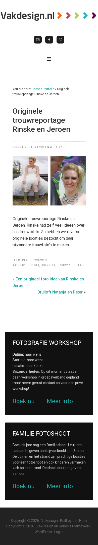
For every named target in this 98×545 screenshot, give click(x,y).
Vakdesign (49, 521)
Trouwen (39, 260)
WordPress (43, 532)
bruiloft (32, 265)
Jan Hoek (79, 521)
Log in (59, 532)
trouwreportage (71, 265)
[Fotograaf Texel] (49, 16)
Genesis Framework (74, 526)
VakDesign (44, 526)
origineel (48, 265)
